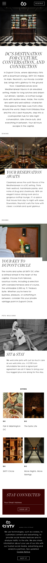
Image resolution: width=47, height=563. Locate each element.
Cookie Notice (23, 552)
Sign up (24, 509)
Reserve (39, 3)
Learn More (11, 394)
